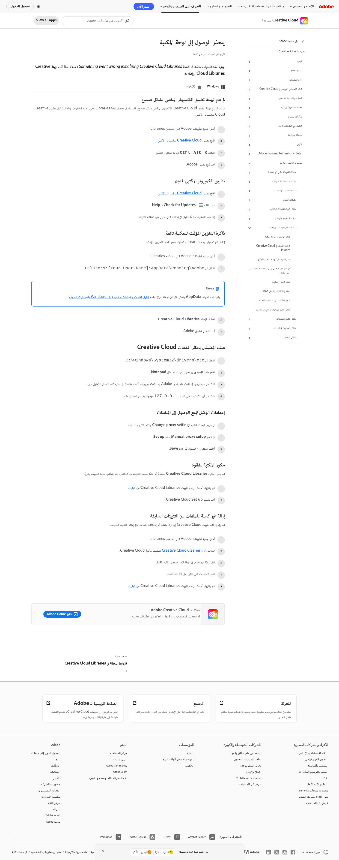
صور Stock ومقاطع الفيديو (313, 796)
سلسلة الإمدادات (50, 796)
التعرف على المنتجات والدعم (182, 6)
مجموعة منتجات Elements (313, 790)
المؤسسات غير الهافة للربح (178, 759)
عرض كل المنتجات (317, 803)
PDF (326, 778)
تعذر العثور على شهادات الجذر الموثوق (274, 259)
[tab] (216, 87)
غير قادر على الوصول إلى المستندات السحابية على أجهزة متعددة (270, 271)
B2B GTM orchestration (248, 778)
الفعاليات (55, 771)
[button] (38, 6)
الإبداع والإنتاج (253, 771)
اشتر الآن (143, 6)
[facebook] (293, 852)
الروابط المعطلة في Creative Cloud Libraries (273, 248)
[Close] (103, 850)
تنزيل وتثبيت (120, 759)
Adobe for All (53, 815)
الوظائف (55, 765)
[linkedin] (268, 852)
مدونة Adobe (53, 821)
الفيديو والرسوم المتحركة (313, 771)
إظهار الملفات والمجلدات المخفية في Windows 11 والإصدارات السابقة (109, 297)
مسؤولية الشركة (50, 784)
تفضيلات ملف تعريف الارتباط (81, 852)
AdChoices (18, 852)
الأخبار (56, 778)
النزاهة (56, 809)
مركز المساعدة (118, 753)
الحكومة (189, 765)
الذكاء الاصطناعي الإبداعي (313, 753)
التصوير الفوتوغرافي (316, 759)
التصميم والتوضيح (318, 765)
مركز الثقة (54, 803)
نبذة (58, 759)
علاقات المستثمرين (49, 790)
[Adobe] (326, 6)
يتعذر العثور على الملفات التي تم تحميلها (273, 310)
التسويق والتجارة (221, 6)
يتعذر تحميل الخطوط (281, 282)
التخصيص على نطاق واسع (246, 753)
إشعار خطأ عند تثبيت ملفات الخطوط (274, 300)
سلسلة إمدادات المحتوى (247, 759)
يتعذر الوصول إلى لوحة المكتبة (277, 237)
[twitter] (276, 852)
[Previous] (177, 668)
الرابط (132, 488)
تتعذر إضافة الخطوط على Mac (276, 291)
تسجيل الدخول (20, 6)
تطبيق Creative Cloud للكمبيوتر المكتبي (183, 141)
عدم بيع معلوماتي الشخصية (46, 852)
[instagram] (284, 852)
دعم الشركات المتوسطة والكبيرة (108, 778)
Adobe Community (116, 765)
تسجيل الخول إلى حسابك (45, 753)
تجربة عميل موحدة (250, 765)
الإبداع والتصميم (303, 6)
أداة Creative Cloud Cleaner (183, 551)
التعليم (190, 753)
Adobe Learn (120, 771)
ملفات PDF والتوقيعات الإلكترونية (262, 6)
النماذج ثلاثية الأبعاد (317, 784)
